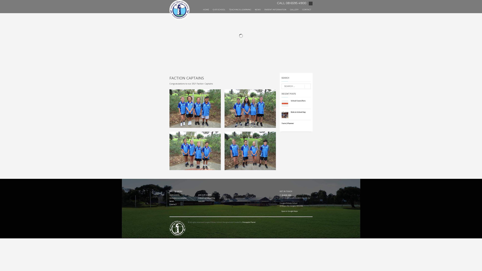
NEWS (171, 201)
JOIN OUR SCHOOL (205, 195)
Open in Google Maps (289, 211)
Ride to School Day (298, 112)
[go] (308, 86)
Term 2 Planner (288, 123)
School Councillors (298, 101)
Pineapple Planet (248, 222)
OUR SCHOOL (174, 195)
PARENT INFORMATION (206, 198)
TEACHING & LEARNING (178, 198)
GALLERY (201, 201)
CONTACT (173, 204)
